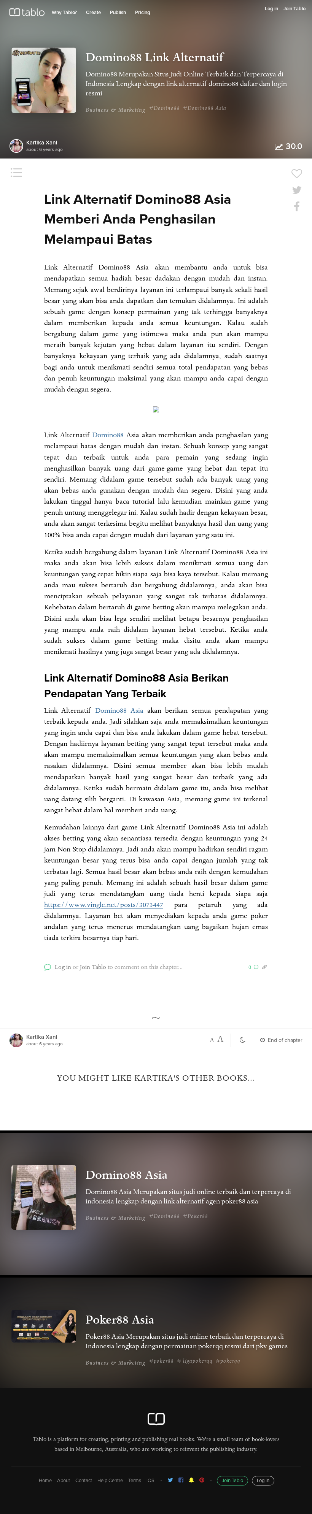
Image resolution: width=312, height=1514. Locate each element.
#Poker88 (195, 1217)
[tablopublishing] (170, 1480)
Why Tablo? (64, 12)
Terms (134, 1480)
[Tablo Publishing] (181, 1480)
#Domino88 (164, 109)
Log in (271, 8)
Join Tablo (294, 8)
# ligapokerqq (195, 1362)
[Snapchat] (191, 1480)
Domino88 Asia (119, 711)
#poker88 (161, 1362)
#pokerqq (228, 1362)
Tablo (27, 14)
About (63, 1480)
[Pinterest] (201, 1480)
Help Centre (110, 1480)
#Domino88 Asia (204, 109)
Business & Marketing (115, 111)
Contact (83, 1480)
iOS (150, 1480)
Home (45, 1480)
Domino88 (108, 436)
